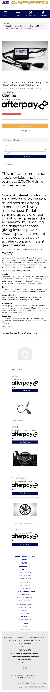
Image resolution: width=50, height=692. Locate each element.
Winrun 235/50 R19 (17, 369)
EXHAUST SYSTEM (25, 601)
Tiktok (25, 669)
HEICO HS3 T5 (25, 582)
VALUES (25, 623)
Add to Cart (25, 391)
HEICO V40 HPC (25, 576)
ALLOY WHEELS (25, 607)
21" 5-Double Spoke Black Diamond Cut (23, 523)
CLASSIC (25, 563)
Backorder (26, 126)
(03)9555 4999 (26, 660)
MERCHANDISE (25, 629)
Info (3, 110)
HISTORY (25, 626)
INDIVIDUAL (25, 560)
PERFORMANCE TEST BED (25, 557)
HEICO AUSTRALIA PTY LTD (19, 675)
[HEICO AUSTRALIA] (25, 2)
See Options (25, 493)
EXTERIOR (25, 613)
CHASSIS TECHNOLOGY (25, 604)
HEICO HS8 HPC (25, 579)
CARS (36, 675)
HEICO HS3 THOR (25, 585)
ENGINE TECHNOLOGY (25, 598)
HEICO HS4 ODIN (25, 588)
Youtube (25, 665)
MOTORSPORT (25, 566)
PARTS (31, 675)
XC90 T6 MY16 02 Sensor (19, 421)
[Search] (47, 7)
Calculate (26, 156)
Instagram (25, 667)
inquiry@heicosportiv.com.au (27, 653)
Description (8, 165)
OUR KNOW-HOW (25, 595)
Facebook (25, 663)
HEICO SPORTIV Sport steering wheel (22, 472)
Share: (4, 92)
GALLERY (25, 569)
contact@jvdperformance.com (27, 656)
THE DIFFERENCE (25, 620)
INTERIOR (25, 610)
